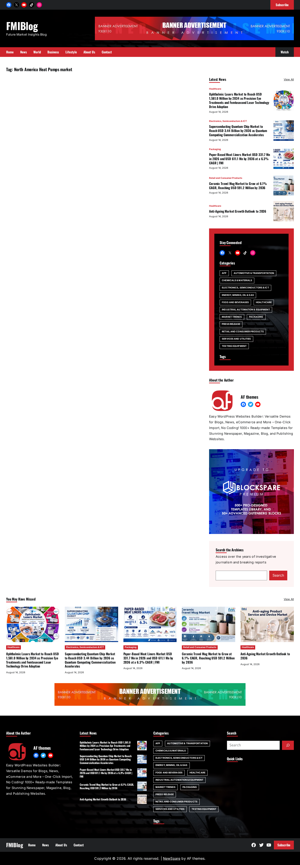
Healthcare (215, 88)
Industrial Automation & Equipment (246, 309)
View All (289, 79)
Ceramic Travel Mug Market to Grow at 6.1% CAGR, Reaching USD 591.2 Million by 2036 (238, 185)
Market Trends (232, 316)
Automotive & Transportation (254, 273)
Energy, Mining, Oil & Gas (238, 295)
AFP (224, 273)
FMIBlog (22, 25)
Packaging (215, 149)
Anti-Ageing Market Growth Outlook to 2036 (237, 211)
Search (278, 575)
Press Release (231, 324)
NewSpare (171, 858)
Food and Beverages (235, 302)
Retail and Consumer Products (225, 178)
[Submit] (288, 745)
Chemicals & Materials (237, 280)
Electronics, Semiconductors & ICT (228, 121)
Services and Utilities (236, 338)
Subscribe (283, 844)
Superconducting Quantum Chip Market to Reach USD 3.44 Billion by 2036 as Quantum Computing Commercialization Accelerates (238, 130)
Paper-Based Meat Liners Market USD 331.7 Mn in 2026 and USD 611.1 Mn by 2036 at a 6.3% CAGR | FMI (239, 158)
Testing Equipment (234, 346)
